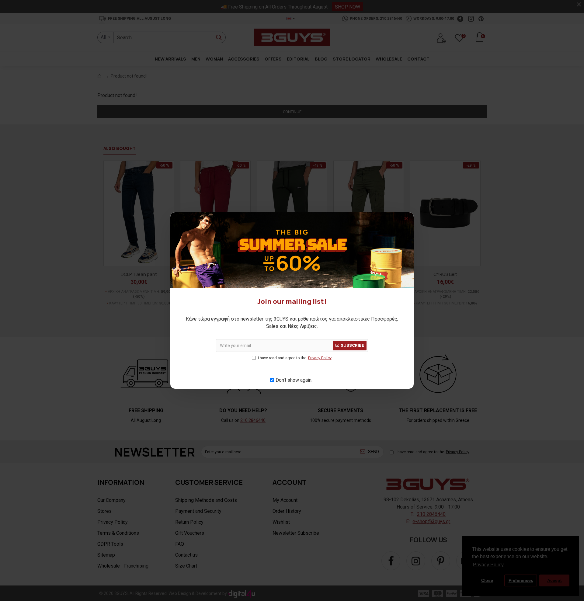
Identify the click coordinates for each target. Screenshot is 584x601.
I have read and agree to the (295, 358)
